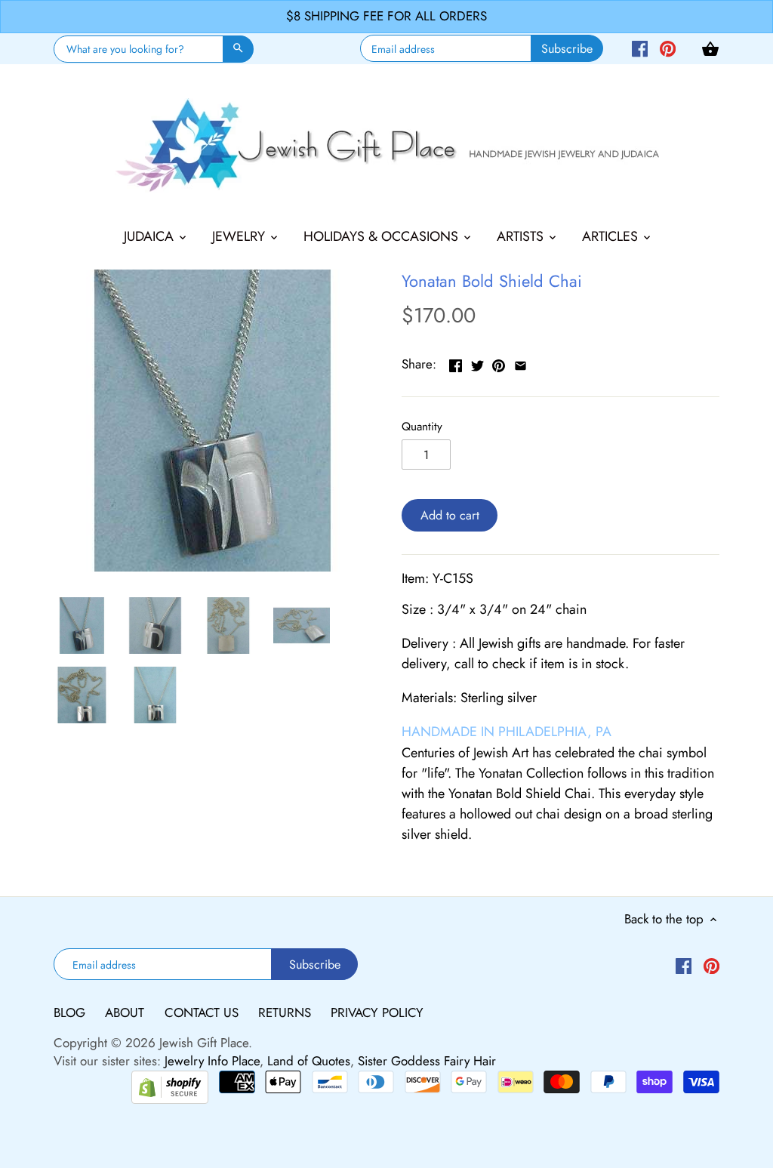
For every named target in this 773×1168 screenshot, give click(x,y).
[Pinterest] (668, 47)
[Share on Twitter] (477, 362)
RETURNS (286, 1012)
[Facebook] (640, 47)
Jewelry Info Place (212, 1061)
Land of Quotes (308, 1061)
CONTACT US (203, 1012)
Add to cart (449, 515)
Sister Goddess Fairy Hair (427, 1061)
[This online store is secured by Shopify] (169, 1085)
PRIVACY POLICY (377, 1012)
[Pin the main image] (498, 362)
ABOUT (126, 1012)
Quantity (422, 426)
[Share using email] (520, 362)
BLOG (71, 1012)
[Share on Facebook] (455, 362)
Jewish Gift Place (203, 1043)
